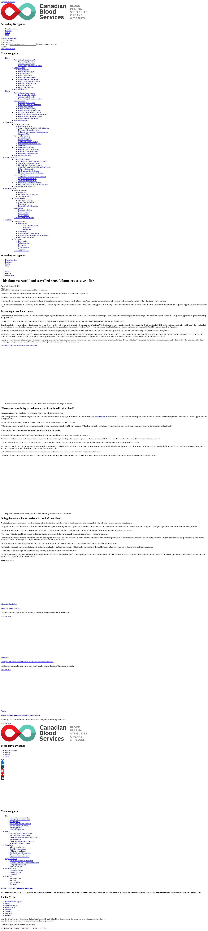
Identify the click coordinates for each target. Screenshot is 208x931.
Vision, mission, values (30, 225)
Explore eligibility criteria (27, 62)
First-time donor (23, 70)
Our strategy (22, 231)
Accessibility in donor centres (28, 79)
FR (15, 38)
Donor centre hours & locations (29, 81)
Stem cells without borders (10, 608)
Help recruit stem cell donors (28, 151)
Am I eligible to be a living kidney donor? (32, 161)
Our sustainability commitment (28, 233)
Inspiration (13, 604)
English (3, 38)
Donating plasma (19, 101)
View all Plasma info (21, 120)
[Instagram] (104, 771)
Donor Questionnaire (25, 107)
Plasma (7, 91)
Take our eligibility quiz (26, 64)
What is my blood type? (26, 72)
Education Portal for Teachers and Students (33, 185)
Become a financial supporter (28, 194)
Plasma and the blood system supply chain (32, 114)
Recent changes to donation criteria (30, 66)
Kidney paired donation (26, 169)
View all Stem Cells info (22, 155)
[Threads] (104, 778)
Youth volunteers (24, 212)
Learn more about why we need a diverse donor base (19, 345)
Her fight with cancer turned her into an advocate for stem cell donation (27, 662)
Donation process (24, 73)
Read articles (9, 275)
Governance (27, 229)
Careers (7, 33)
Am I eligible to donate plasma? (25, 93)
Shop (7, 35)
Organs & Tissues (11, 157)
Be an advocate (23, 216)
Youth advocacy (23, 214)
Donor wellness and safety (27, 77)
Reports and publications (26, 237)
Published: (4, 286)
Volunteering (18, 208)
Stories (7, 271)
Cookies (8, 909)
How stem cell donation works (28, 130)
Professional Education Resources (29, 183)
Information (5, 604)
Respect (8, 915)
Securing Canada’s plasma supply (29, 112)
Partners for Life (19, 198)
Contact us (21, 249)
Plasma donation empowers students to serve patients (20, 715)
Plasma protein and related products (30, 116)
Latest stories (22, 241)
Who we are (22, 223)
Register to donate (24, 138)
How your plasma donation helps (29, 105)
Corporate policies (11, 905)
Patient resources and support (28, 153)
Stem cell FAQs (23, 134)
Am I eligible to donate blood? (24, 60)
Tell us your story (24, 243)
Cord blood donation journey (28, 142)
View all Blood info (20, 89)
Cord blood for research (26, 147)
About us (8, 220)
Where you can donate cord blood (29, 144)
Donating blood (19, 68)
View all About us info (21, 251)
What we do (27, 227)
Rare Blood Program (98, 417)
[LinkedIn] (104, 764)
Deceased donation (20, 175)
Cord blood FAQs (24, 146)
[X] (104, 767)
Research (8, 31)
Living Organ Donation (22, 159)
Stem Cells (9, 122)
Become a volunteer (25, 210)
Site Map (8, 911)
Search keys (5, 44)
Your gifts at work (24, 196)
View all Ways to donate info (24, 218)
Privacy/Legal (10, 907)
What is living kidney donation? (29, 163)
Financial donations (20, 190)
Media (7, 903)
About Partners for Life (26, 202)
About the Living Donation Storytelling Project (34, 167)
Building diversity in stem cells (28, 149)
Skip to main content (8, 2)
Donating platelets (24, 85)
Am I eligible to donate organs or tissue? (32, 177)
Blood (7, 58)
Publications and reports (13, 902)
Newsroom (22, 245)
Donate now (22, 192)
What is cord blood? (25, 140)
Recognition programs (25, 87)
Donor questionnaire (25, 75)
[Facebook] (104, 760)
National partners (24, 204)
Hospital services (11, 29)
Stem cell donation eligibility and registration (33, 128)
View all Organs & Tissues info (24, 186)
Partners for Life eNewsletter (28, 206)
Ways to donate (10, 188)
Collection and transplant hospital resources (33, 132)
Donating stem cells (25, 126)
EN (13, 38)
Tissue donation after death (27, 181)
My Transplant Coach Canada (28, 171)
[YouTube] (104, 774)
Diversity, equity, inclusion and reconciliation (33, 235)
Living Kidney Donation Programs (30, 165)
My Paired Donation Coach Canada (30, 173)
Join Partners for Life (25, 200)
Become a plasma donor (26, 103)
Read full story (6, 616)
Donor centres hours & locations (29, 110)
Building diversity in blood (27, 83)
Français (9, 38)
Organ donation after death (27, 179)
